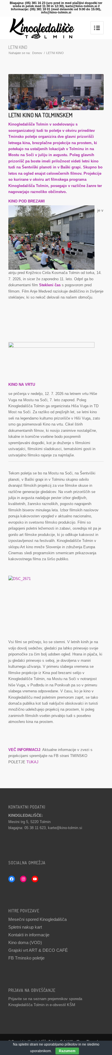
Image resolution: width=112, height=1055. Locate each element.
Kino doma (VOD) (25, 942)
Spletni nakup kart (25, 927)
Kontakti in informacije (28, 934)
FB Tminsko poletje (26, 957)
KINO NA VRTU (21, 384)
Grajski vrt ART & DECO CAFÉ (38, 950)
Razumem (67, 1051)
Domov (37, 53)
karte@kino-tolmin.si (65, 828)
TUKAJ (32, 762)
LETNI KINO (17, 47)
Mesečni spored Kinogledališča (37, 919)
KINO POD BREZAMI (26, 201)
